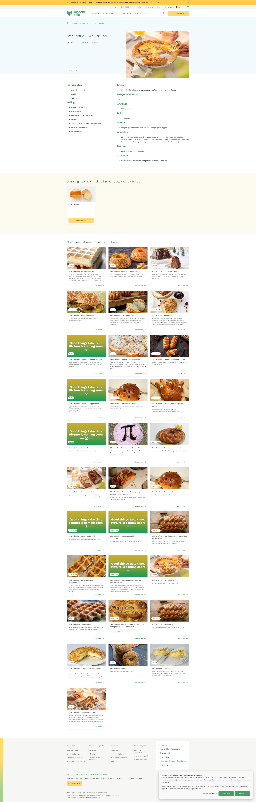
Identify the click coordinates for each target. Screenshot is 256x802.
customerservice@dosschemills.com (172, 761)
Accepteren (226, 793)
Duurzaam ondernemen (139, 751)
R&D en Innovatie (140, 760)
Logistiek (114, 750)
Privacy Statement (111, 795)
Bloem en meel (72, 750)
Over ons (149, 7)
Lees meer (98, 285)
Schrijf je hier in (74, 783)
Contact (139, 7)
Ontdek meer (81, 220)
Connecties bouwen (119, 758)
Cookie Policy (72, 797)
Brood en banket (73, 754)
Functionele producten (75, 758)
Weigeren (242, 793)
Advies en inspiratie (96, 746)
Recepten (168, 7)
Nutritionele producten (76, 761)
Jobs (158, 7)
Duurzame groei (140, 746)
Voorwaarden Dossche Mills (89, 797)
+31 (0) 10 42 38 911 (165, 765)
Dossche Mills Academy (94, 759)
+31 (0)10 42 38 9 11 (125, 7)
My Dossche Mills (179, 13)
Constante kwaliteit (141, 756)
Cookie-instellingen (210, 793)
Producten (71, 746)
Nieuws (92, 754)
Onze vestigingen (117, 754)
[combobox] (179, 7)
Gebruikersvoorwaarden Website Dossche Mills (85, 795)
